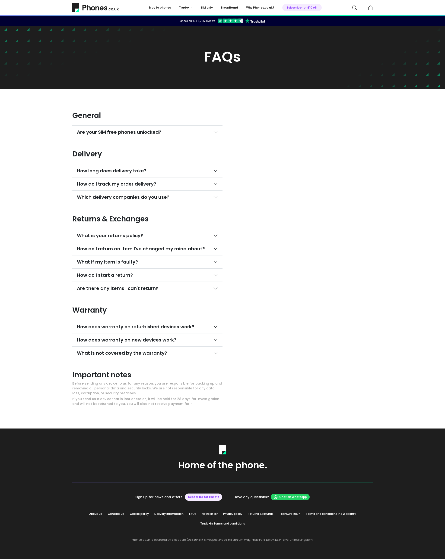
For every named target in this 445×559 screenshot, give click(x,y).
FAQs (192, 514)
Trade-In (185, 7)
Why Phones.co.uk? (260, 7)
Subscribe (302, 7)
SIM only (206, 7)
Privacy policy (232, 514)
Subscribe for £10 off (203, 497)
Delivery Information (169, 514)
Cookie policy (139, 514)
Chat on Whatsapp (293, 497)
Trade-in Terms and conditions (222, 523)
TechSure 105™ (289, 514)
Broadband (229, 7)
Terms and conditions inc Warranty (331, 514)
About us (95, 514)
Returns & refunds (260, 514)
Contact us (116, 514)
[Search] (354, 7)
